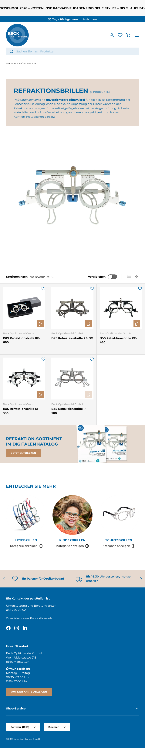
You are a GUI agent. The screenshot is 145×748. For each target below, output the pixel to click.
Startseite (11, 63)
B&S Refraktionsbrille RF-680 (21, 340)
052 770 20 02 (16, 610)
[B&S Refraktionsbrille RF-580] (72, 378)
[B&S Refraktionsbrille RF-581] (72, 308)
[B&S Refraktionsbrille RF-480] (121, 308)
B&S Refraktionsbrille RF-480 (118, 340)
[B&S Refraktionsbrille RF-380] (24, 378)
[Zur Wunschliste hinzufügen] (43, 288)
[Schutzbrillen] (119, 515)
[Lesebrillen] (26, 515)
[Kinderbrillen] (72, 515)
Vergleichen (97, 276)
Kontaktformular (42, 618)
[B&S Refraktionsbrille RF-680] (24, 308)
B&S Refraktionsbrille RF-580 (70, 411)
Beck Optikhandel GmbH (27, 739)
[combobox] (72, 51)
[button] (128, 35)
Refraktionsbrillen (28, 63)
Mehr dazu (90, 19)
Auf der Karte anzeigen (29, 691)
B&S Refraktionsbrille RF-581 (72, 338)
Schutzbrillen (118, 540)
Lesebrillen (26, 540)
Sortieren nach (17, 276)
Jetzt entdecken (23, 452)
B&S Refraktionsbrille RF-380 (21, 411)
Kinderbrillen (72, 540)
